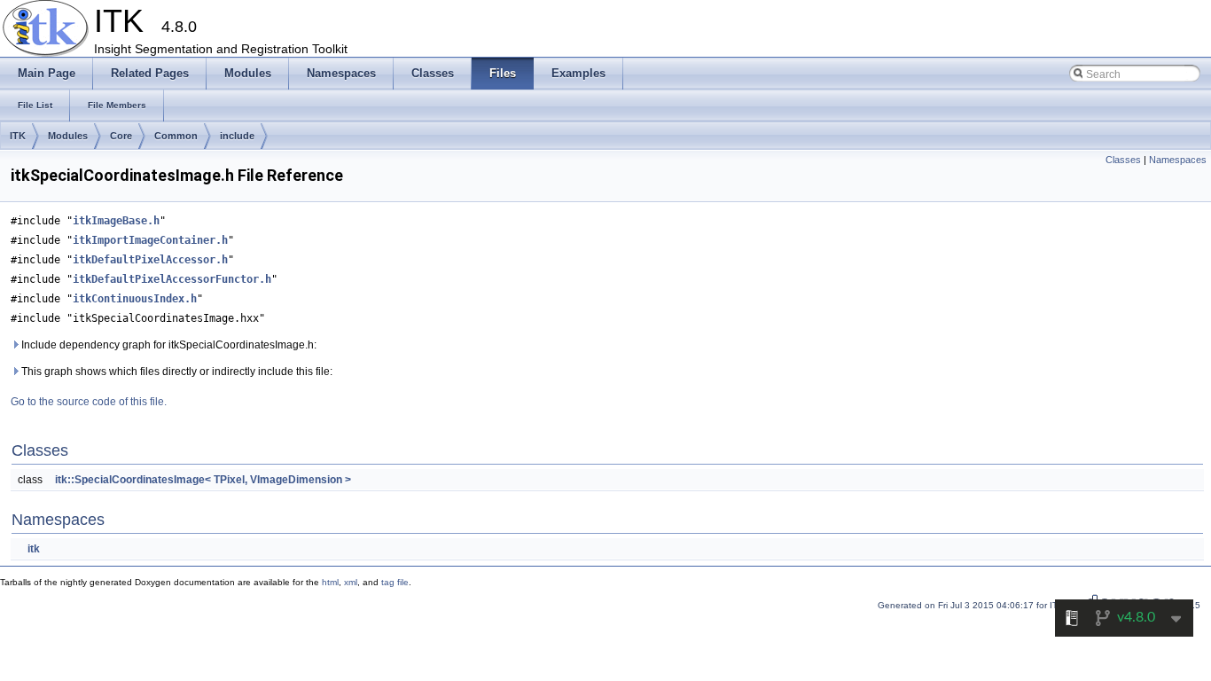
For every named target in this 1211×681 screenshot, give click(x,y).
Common (176, 135)
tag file (395, 582)
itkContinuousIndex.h (135, 299)
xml (350, 582)
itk (33, 549)
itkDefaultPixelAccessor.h (150, 260)
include (237, 135)
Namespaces (1178, 159)
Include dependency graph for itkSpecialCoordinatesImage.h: (167, 345)
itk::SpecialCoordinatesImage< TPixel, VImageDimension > (203, 480)
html (330, 582)
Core (121, 135)
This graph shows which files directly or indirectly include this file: (175, 371)
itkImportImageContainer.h (150, 240)
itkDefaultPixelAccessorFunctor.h (172, 279)
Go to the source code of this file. (89, 401)
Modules (68, 135)
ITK (18, 135)
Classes (1123, 159)
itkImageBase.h (116, 221)
